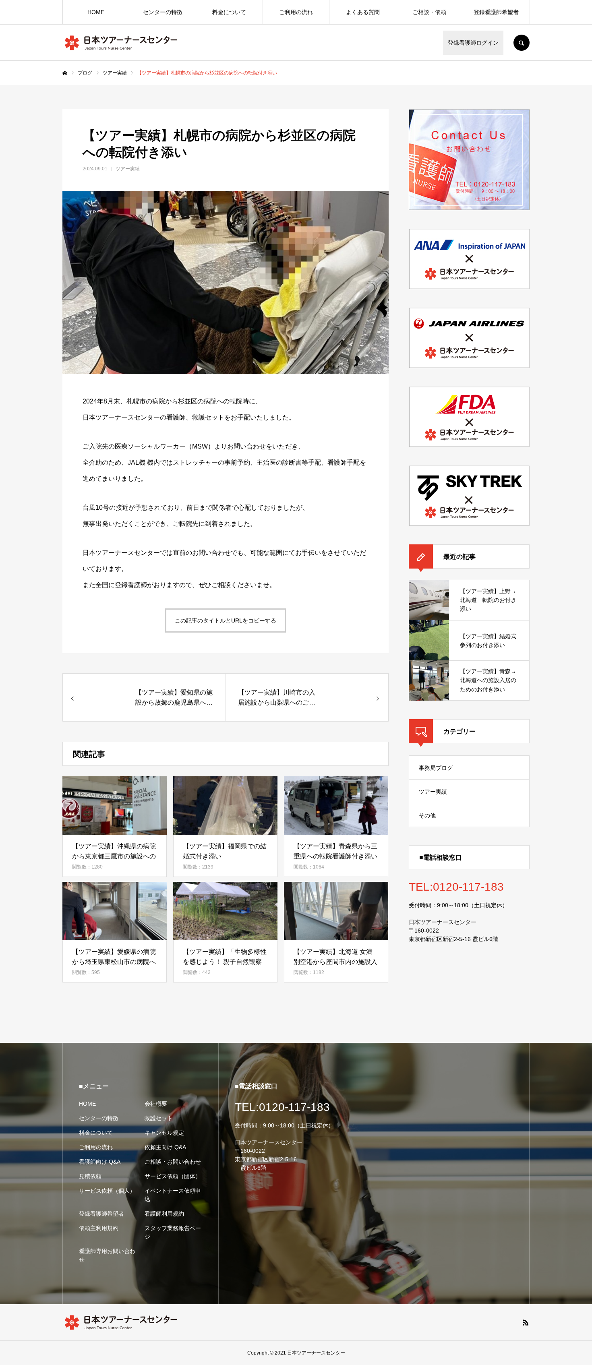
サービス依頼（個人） (107, 1190)
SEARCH (521, 43)
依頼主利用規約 (98, 1228)
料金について (229, 12)
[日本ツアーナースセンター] (120, 43)
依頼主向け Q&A (165, 1147)
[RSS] (526, 1322)
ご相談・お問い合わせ (173, 1161)
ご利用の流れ (296, 12)
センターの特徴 (162, 12)
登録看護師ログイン (473, 42)
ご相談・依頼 (429, 12)
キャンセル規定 (164, 1132)
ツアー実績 (128, 169)
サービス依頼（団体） (173, 1176)
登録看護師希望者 (496, 12)
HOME (95, 12)
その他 (427, 815)
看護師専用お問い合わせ (107, 1255)
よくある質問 (363, 12)
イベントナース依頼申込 (173, 1194)
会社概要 (156, 1103)
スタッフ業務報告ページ (173, 1232)
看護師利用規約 (164, 1213)
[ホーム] (64, 73)
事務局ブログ (436, 768)
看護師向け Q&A (99, 1161)
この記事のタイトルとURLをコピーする (225, 620)
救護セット (159, 1118)
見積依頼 (90, 1176)
